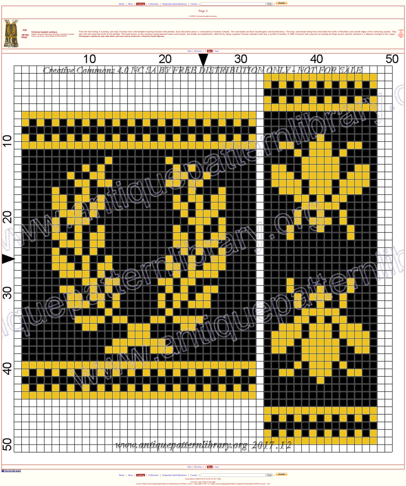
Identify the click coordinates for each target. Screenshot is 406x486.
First (190, 51)
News (130, 4)
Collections (153, 4)
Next (210, 51)
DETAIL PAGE (25, 36)
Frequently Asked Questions (174, 4)
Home (122, 4)
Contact (194, 4)
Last (217, 51)
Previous (198, 51)
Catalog (140, 4)
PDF (25, 30)
